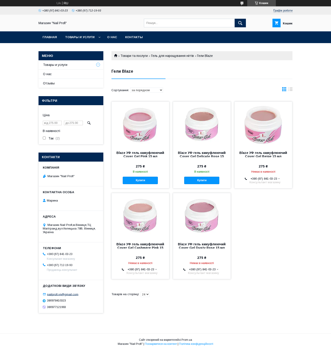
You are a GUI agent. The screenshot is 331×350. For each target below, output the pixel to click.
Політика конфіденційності (196, 343)
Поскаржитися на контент (161, 343)
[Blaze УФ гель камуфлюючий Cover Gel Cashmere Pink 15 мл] (140, 215)
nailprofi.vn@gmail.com (62, 294)
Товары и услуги (80, 37)
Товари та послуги (134, 56)
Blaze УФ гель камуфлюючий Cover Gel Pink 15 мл (140, 154)
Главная (50, 37)
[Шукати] (240, 23)
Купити (140, 180)
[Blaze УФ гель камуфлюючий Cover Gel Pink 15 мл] (140, 124)
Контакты (134, 37)
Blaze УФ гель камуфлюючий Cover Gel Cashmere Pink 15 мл (140, 247)
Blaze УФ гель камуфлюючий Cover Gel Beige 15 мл (263, 154)
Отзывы (49, 83)
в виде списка (290, 90)
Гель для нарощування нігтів (172, 56)
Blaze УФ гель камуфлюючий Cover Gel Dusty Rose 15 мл (202, 246)
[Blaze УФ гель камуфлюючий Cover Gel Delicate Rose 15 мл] (202, 124)
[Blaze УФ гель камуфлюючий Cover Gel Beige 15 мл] (263, 124)
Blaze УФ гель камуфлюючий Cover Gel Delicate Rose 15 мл (202, 156)
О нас (112, 37)
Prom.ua (186, 339)
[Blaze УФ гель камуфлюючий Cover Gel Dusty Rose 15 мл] (202, 215)
